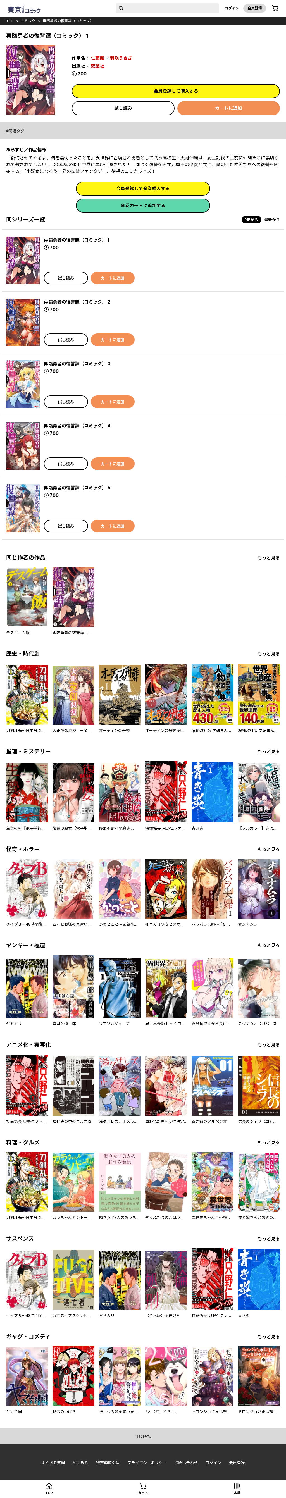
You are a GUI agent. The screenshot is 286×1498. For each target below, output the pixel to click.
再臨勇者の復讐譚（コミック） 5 (77, 487)
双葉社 (97, 66)
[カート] (275, 8)
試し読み (123, 108)
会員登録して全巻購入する (143, 188)
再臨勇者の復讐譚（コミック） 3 (77, 363)
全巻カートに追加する (143, 205)
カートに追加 (228, 108)
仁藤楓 (97, 58)
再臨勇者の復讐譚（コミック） (68, 20)
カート (143, 1493)
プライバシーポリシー (146, 1462)
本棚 (237, 1493)
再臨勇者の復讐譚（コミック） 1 (76, 240)
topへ (143, 1436)
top (10, 20)
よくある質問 (53, 1462)
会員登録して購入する (176, 91)
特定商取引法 (108, 1462)
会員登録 (254, 8)
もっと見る (269, 557)
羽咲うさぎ (121, 58)
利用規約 (80, 1462)
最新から (272, 219)
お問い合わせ (186, 1462)
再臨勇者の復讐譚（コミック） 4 (77, 425)
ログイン (232, 8)
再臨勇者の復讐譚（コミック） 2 (77, 302)
